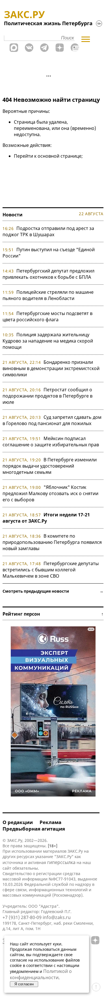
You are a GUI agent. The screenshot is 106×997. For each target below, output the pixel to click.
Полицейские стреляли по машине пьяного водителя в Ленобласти (48, 295)
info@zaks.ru (57, 917)
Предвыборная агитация (34, 828)
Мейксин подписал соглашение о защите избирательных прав (51, 441)
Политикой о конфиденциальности (41, 974)
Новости (13, 215)
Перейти (23, 156)
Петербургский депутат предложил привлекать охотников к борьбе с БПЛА (48, 274)
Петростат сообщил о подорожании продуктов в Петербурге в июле (47, 395)
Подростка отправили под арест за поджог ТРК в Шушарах (48, 231)
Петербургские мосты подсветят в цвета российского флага (47, 316)
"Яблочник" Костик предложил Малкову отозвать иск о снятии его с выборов (50, 493)
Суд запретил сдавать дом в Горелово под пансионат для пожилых (52, 420)
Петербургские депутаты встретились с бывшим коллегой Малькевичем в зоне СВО (51, 569)
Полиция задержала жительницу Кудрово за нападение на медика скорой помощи (48, 340)
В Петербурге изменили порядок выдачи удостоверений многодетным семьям (50, 466)
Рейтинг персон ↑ (53, 614)
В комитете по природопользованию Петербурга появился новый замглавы (52, 542)
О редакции (18, 822)
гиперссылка (61, 862)
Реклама (50, 822)
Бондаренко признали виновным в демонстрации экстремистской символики (51, 368)
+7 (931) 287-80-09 (22, 917)
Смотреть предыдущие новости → (53, 591)
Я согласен (24, 984)
